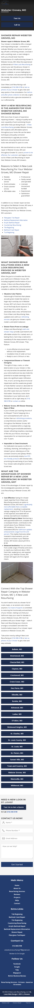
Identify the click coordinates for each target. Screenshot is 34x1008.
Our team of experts (15, 608)
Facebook (17, 964)
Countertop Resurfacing (12, 225)
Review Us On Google (17, 953)
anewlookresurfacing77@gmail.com (17, 950)
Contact (17, 903)
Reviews (17, 894)
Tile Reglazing (9, 227)
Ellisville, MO (17, 695)
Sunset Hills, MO (17, 759)
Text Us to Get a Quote (14, 807)
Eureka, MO (17, 701)
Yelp (17, 970)
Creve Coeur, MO (17, 682)
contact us (16, 401)
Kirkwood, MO (17, 708)
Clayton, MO (17, 669)
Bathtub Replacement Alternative (15, 220)
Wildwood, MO (17, 785)
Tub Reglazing (9, 232)
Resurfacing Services (17, 891)
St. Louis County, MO (17, 740)
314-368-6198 (17, 946)
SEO (20, 994)
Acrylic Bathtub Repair (12, 223)
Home (17, 885)
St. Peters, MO (17, 753)
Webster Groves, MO (17, 772)
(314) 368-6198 (17, 87)
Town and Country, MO (17, 766)
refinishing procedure (24, 418)
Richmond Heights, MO (17, 727)
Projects (17, 897)
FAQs (17, 900)
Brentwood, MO (17, 656)
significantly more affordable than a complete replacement (18, 507)
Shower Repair (17, 932)
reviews (18, 984)
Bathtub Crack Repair (11, 230)
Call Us (17, 25)
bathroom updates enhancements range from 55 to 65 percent (18, 532)
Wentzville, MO (17, 779)
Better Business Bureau (17, 976)
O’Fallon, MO (17, 720)
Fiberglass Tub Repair (12, 218)
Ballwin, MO (17, 649)
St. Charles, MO (17, 733)
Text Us (17, 18)
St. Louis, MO (17, 746)
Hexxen (27, 994)
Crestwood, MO (17, 675)
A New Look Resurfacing (21, 64)
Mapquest (17, 973)
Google (17, 967)
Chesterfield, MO (17, 662)
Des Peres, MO (17, 688)
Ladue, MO (17, 714)
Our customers (13, 155)
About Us (17, 888)
